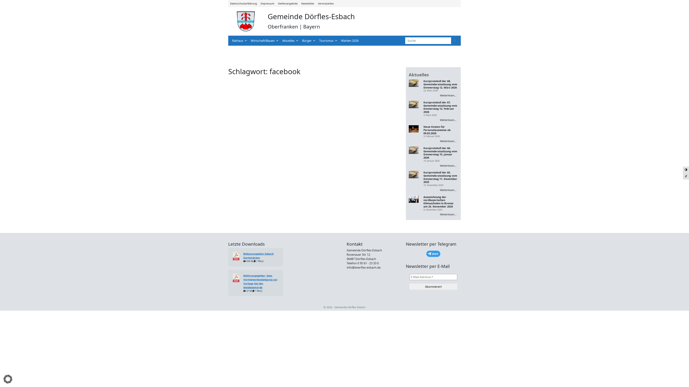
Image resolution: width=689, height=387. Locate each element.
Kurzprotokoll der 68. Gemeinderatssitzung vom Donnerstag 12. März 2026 (440, 84)
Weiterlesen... (448, 95)
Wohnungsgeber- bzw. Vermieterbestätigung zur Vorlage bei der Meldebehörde (260, 281)
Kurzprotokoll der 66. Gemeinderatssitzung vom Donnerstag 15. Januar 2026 (440, 153)
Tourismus (326, 41)
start (435, 253)
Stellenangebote (288, 3)
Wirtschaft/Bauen (263, 41)
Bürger (307, 41)
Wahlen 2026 (349, 41)
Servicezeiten (326, 3)
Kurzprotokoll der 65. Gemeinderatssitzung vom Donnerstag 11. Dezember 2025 (440, 177)
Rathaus (237, 41)
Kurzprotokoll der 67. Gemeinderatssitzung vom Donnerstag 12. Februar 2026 (440, 107)
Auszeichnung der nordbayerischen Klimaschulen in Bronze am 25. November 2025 (438, 201)
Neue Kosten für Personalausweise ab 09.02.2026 (437, 130)
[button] (8, 379)
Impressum (267, 3)
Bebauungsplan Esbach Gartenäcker (258, 255)
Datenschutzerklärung (243, 3)
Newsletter (307, 3)
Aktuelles (288, 41)
